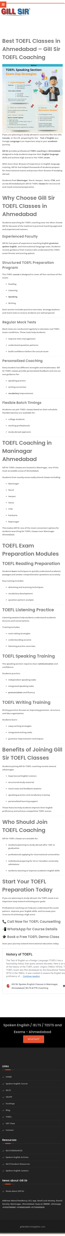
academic (52, 141)
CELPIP (9, 1097)
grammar (53, 243)
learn (14, 571)
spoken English (9, 246)
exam (47, 157)
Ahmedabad (54, 151)
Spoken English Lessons (17, 1170)
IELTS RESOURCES (14, 1150)
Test (42, 138)
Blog (8, 1110)
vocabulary (13, 393)
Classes (42, 183)
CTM (53, 180)
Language (15, 141)
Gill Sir (5, 151)
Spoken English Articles (17, 1157)
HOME (9, 1076)
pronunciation (15, 692)
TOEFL (33, 151)
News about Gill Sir (15, 1191)
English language (50, 154)
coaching (41, 151)
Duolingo (10, 1103)
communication (46, 663)
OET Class (10, 1123)
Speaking (12, 296)
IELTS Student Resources (18, 1164)
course (16, 274)
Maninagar (22, 180)
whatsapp (33, 1039)
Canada (6, 138)
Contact (10, 1130)
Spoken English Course (17, 1083)
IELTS (8, 1090)
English (50, 138)
